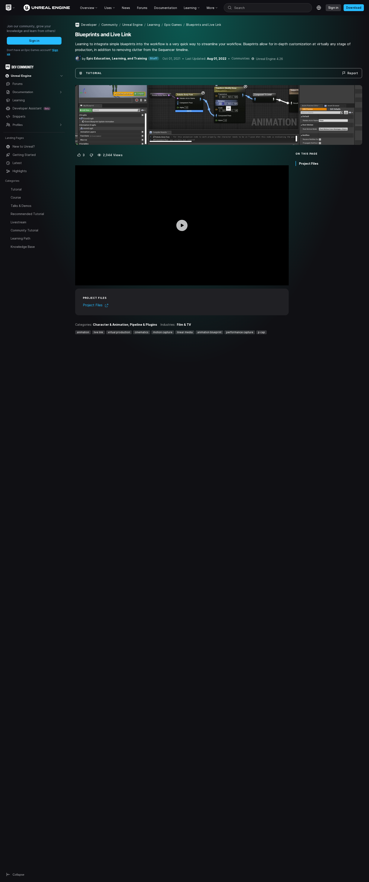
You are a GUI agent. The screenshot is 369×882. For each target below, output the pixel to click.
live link (98, 332)
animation (83, 332)
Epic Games (173, 24)
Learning (153, 24)
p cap (261, 332)
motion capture (162, 332)
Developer (89, 24)
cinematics (141, 332)
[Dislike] (91, 155)
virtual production (119, 332)
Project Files (308, 163)
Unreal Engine (132, 24)
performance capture (239, 332)
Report (352, 73)
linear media (185, 332)
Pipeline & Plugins (143, 324)
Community (109, 24)
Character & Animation (110, 324)
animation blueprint (209, 332)
